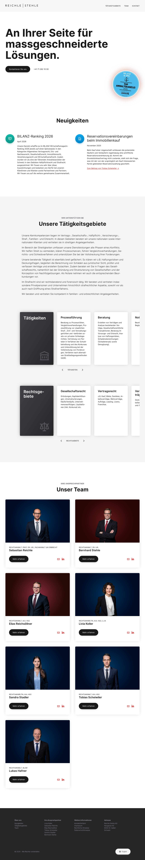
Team (126, 6)
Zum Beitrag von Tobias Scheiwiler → (103, 168)
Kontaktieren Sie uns (18, 69)
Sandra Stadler (50, 832)
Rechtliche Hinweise (81, 828)
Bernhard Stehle (50, 835)
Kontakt (136, 6)
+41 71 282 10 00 (41, 69)
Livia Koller (48, 823)
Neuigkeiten (18, 823)
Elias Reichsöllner (50, 828)
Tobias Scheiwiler (50, 830)
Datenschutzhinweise (82, 830)
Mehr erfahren (19, 559)
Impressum (78, 826)
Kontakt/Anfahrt (80, 823)
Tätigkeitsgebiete (113, 6)
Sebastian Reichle (51, 826)
